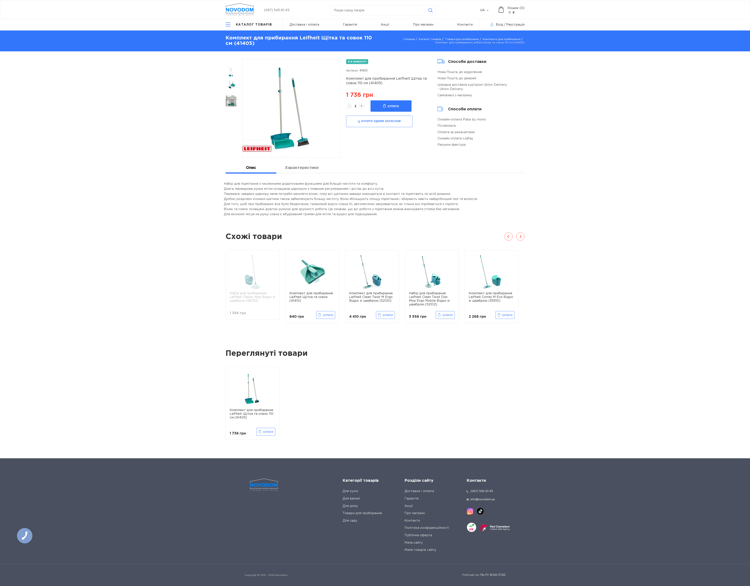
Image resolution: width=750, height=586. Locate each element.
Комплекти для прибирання (502, 39)
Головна (409, 39)
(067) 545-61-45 (276, 10)
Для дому (350, 506)
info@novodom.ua (483, 499)
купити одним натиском (381, 121)
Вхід (499, 24)
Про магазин (423, 24)
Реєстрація (515, 24)
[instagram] (470, 511)
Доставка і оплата (304, 24)
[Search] (430, 10)
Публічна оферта (418, 535)
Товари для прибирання (462, 39)
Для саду (350, 520)
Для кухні (350, 491)
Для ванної (351, 498)
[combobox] (486, 10)
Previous (508, 236)
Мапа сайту (413, 542)
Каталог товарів (430, 39)
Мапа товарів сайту (420, 550)
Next (520, 236)
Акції (385, 24)
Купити (393, 106)
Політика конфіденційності (426, 527)
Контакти (465, 24)
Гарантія (350, 24)
